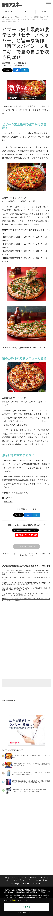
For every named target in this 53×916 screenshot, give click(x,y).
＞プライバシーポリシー (26, 912)
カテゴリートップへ (27, 546)
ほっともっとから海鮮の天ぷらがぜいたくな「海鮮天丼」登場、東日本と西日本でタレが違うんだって (26, 589)
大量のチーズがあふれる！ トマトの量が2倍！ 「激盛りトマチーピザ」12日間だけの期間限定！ (26, 599)
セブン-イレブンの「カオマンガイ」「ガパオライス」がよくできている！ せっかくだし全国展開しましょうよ (26, 594)
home (7, 17)
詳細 (13, 900)
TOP (5, 878)
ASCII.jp (16, 883)
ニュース (23, 878)
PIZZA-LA (8, 501)
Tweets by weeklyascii (8, 700)
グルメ (26, 12)
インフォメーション (40, 880)
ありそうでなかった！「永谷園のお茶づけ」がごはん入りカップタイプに (26, 578)
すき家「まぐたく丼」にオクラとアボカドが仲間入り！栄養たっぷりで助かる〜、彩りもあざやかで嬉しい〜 (26, 583)
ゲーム (9, 12)
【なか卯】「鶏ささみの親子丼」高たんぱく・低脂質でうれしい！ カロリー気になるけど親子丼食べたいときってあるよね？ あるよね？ (25, 572)
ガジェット (33, 878)
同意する (26, 907)
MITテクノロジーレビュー (33, 883)
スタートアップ (19, 880)
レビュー (13, 878)
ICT (29, 880)
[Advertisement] (26, 624)
